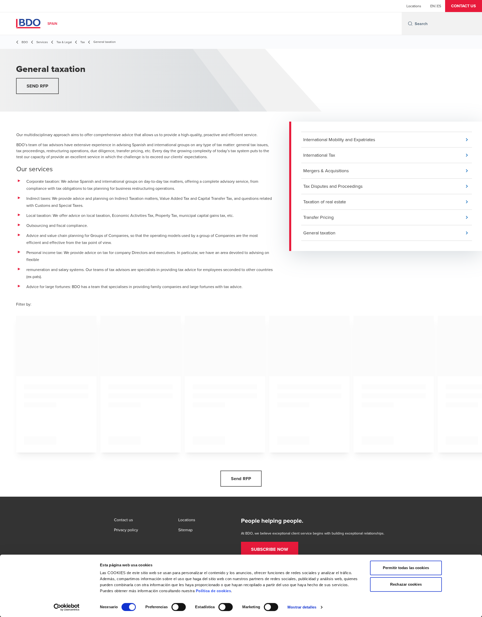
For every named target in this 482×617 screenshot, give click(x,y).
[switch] (178, 607)
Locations (413, 6)
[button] (463, 6)
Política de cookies (213, 591)
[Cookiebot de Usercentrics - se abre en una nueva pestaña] (67, 607)
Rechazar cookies (406, 584)
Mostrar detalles (301, 607)
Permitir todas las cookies (406, 568)
